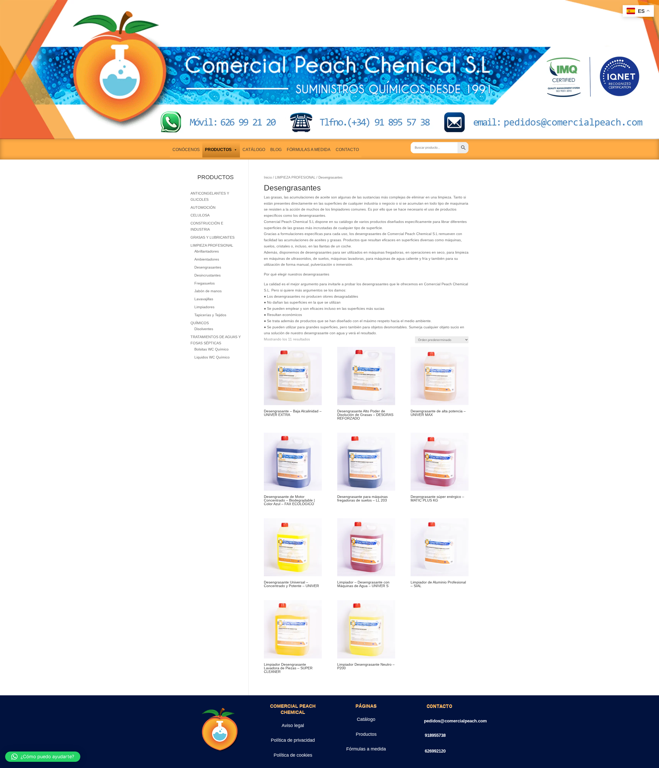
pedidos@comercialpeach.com (455, 721)
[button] (42, 757)
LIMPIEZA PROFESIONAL (295, 177)
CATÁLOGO (253, 149)
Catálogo (366, 719)
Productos (366, 734)
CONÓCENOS (186, 149)
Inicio (268, 177)
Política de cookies (293, 755)
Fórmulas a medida (366, 749)
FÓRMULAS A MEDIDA (309, 149)
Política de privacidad (293, 740)
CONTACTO (347, 149)
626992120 (435, 751)
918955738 (435, 735)
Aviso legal (293, 725)
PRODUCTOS (218, 149)
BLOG (276, 149)
